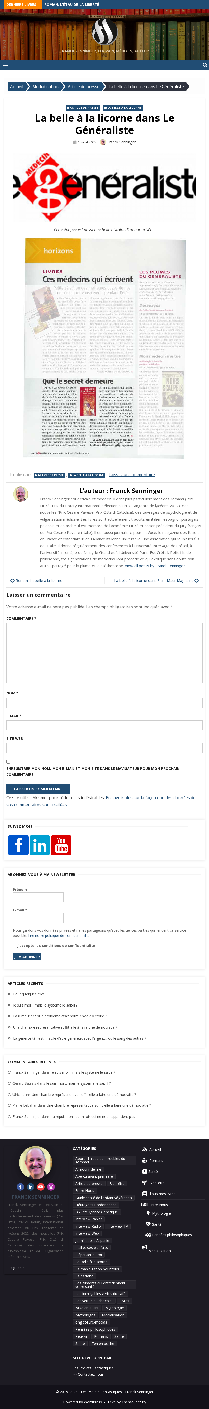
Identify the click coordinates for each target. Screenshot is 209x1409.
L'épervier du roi (88, 1254)
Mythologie (114, 1307)
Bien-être (117, 1183)
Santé (119, 1336)
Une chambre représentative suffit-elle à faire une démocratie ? (65, 1027)
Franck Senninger (121, 142)
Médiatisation (113, 1315)
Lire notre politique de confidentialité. (58, 935)
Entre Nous (84, 1190)
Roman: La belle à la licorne (39, 580)
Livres (124, 1300)
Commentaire (21, 618)
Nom (12, 693)
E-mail (14, 715)
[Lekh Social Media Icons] (18, 845)
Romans (101, 1336)
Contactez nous (91, 1374)
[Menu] (5, 65)
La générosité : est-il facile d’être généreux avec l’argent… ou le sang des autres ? (79, 1038)
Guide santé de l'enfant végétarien (103, 1197)
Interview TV (118, 1226)
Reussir (81, 1336)
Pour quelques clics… (30, 993)
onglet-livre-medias (91, 1322)
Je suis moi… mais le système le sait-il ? (45, 1005)
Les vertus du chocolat (94, 1300)
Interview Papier (88, 1219)
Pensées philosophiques (95, 1329)
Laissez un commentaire (132, 474)
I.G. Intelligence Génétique (96, 1212)
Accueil (154, 1149)
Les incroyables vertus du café (100, 1293)
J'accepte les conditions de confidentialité (55, 945)
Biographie (16, 1267)
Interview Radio (88, 1226)
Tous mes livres (161, 1193)
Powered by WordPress (82, 1402)
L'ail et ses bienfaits (91, 1247)
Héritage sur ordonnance (95, 1204)
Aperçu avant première (94, 1176)
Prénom (20, 889)
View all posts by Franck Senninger (155, 565)
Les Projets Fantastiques (93, 1367)
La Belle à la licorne (124, 107)
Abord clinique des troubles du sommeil (100, 1160)
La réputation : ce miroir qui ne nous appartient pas (93, 1116)
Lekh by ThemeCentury (127, 1402)
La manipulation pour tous (97, 1269)
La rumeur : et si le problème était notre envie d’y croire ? (60, 1016)
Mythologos (85, 1315)
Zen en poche (103, 1343)
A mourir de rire (88, 1169)
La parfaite (84, 1276)
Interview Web (87, 1233)
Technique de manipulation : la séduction (86, 4)
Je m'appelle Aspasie (92, 1240)
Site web (14, 738)
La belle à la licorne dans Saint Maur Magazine (154, 580)
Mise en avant (87, 1307)
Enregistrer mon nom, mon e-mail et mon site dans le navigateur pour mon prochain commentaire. (93, 771)
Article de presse (84, 107)
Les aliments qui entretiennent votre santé (100, 1285)
